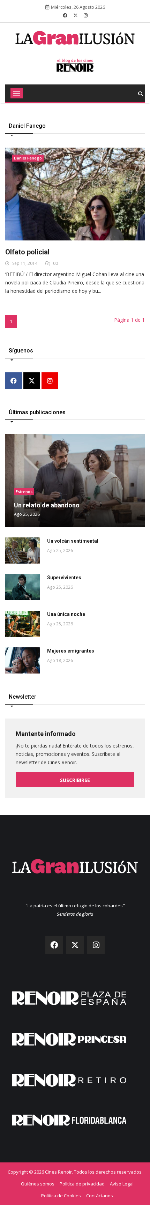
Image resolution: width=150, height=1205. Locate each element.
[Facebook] (13, 381)
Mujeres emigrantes (70, 651)
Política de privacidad (82, 1184)
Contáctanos (99, 1195)
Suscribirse (75, 780)
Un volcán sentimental (72, 541)
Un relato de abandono (47, 505)
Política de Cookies (61, 1195)
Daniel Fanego (28, 158)
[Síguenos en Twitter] (75, 15)
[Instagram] (50, 381)
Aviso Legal (122, 1184)
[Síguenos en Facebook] (65, 15)
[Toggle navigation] (16, 93)
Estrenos (24, 491)
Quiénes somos (37, 1184)
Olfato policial (27, 252)
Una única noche (66, 614)
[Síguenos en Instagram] (86, 15)
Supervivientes (64, 577)
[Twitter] (31, 381)
